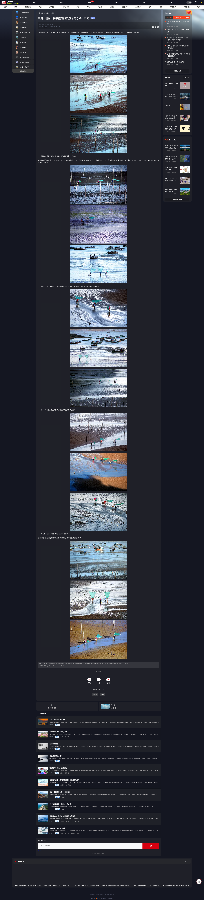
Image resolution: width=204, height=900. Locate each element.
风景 (198, 7)
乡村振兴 (52, 7)
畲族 (67, 821)
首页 (34, 2)
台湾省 (112, 7)
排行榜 (187, 17)
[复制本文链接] (108, 679)
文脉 (40, 7)
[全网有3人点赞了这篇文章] (199, 881)
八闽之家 (40, 13)
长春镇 (73, 833)
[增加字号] (153, 27)
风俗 (89, 1)
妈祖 (88, 7)
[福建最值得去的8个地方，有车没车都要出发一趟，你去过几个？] (146, 874)
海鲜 (57, 773)
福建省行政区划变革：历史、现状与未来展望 (178, 23)
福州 (72, 821)
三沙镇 (58, 809)
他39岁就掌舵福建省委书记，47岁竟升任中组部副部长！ (178, 55)
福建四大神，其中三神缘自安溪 (175, 62)
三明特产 (138, 7)
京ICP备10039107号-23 (103, 898)
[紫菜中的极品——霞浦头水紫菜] (176, 874)
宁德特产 (173, 7)
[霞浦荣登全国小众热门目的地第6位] (57, 874)
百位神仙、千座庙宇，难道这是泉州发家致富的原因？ (178, 47)
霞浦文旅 (68, 785)
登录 (39, 851)
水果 (57, 737)
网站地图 (111, 898)
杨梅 (57, 833)
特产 (116, 2)
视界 (61, 2)
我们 (171, 2)
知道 (144, 2)
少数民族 (186, 7)
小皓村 (95, 694)
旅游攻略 (28, 7)
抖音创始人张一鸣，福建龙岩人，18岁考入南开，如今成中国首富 (178, 39)
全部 (5, 7)
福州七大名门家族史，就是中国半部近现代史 (178, 31)
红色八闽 (66, 7)
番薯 (61, 737)
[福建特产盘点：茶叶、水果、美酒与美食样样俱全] (27, 874)
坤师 (40, 24)
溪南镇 (58, 797)
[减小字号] (155, 27)
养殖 (77, 7)
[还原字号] (158, 27)
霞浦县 (102, 694)
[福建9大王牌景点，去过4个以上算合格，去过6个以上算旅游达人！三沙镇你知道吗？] (87, 874)
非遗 (161, 7)
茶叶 (150, 7)
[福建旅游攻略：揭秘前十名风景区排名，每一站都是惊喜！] (116, 874)
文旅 (16, 7)
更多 (185, 861)
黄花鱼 (100, 7)
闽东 (61, 773)
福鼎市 (67, 833)
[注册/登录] (196, 2)
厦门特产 (125, 7)
